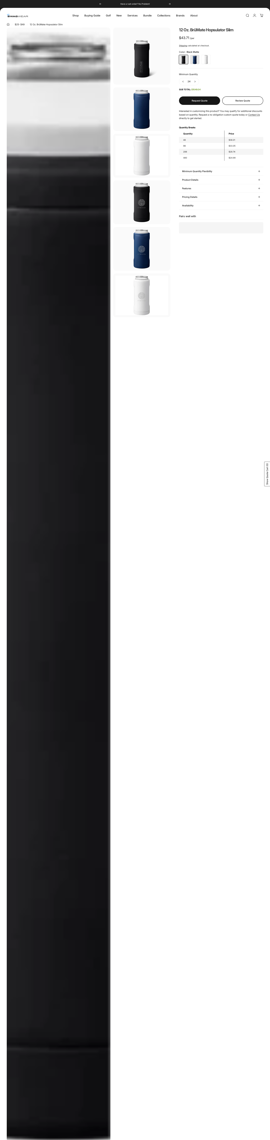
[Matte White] (206, 59)
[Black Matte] (183, 59)
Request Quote (199, 100)
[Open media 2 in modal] (141, 109)
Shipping (183, 45)
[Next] (169, 4)
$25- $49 (20, 24)
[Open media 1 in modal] (141, 56)
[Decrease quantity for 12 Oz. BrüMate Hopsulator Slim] (182, 81)
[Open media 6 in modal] (141, 249)
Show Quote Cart (267, 474)
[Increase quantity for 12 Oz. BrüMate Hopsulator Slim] (195, 81)
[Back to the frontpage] (8, 24)
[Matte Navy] (194, 59)
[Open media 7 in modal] (141, 295)
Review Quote (242, 99)
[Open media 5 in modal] (141, 202)
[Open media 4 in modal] (141, 156)
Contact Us (254, 114)
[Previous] (100, 4)
